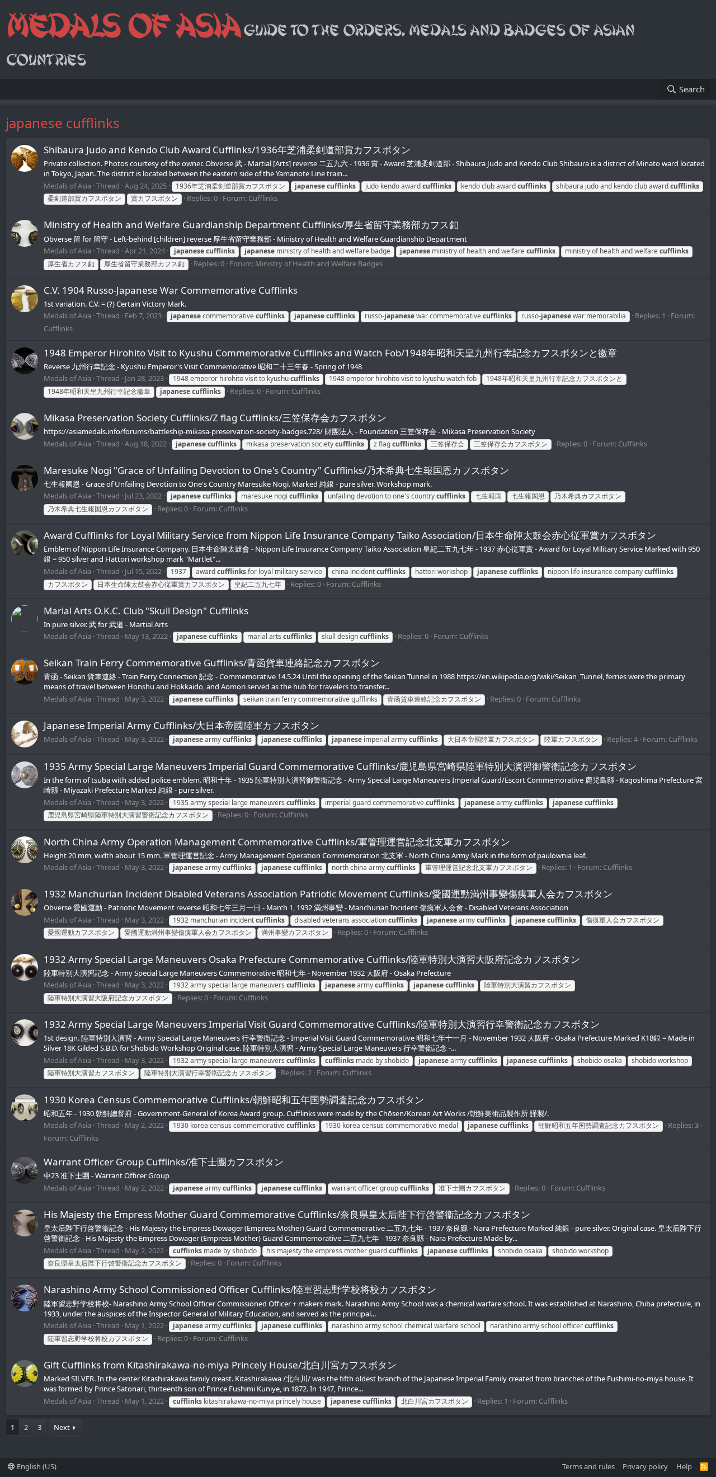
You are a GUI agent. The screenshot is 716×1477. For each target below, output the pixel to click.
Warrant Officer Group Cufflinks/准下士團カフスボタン (164, 1161)
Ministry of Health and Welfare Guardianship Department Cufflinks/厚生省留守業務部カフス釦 (256, 224)
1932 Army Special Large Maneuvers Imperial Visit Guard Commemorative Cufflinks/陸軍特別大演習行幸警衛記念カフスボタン (322, 1024)
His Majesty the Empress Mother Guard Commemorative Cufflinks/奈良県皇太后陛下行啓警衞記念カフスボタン (287, 1214)
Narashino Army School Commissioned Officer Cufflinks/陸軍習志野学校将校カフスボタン (240, 1289)
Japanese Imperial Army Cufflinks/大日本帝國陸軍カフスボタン (181, 725)
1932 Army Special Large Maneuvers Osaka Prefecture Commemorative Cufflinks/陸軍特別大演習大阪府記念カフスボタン (312, 959)
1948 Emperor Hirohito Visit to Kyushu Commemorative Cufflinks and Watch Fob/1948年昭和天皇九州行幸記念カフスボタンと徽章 (330, 352)
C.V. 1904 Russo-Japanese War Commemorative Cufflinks (171, 290)
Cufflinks (262, 198)
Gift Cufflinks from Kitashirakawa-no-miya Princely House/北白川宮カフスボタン (220, 1364)
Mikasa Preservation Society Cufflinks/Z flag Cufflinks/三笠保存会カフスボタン (215, 417)
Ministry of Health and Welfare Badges (319, 263)
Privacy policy (645, 1466)
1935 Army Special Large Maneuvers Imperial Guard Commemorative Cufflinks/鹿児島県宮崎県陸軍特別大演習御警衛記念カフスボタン (340, 766)
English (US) (35, 1466)
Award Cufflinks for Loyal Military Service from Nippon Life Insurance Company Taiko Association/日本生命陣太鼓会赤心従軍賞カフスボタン (350, 535)
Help (684, 1466)
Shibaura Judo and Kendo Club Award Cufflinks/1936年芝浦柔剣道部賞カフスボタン (227, 149)
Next (62, 1427)
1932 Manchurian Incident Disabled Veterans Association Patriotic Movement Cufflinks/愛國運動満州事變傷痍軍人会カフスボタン (328, 893)
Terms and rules (588, 1466)
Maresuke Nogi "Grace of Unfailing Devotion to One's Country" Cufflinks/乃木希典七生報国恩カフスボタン (276, 470)
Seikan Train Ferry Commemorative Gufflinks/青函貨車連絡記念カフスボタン (212, 662)
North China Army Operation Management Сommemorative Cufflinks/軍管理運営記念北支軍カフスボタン (277, 841)
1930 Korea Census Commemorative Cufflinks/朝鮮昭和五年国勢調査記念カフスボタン (234, 1099)
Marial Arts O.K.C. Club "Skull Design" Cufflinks (146, 610)
